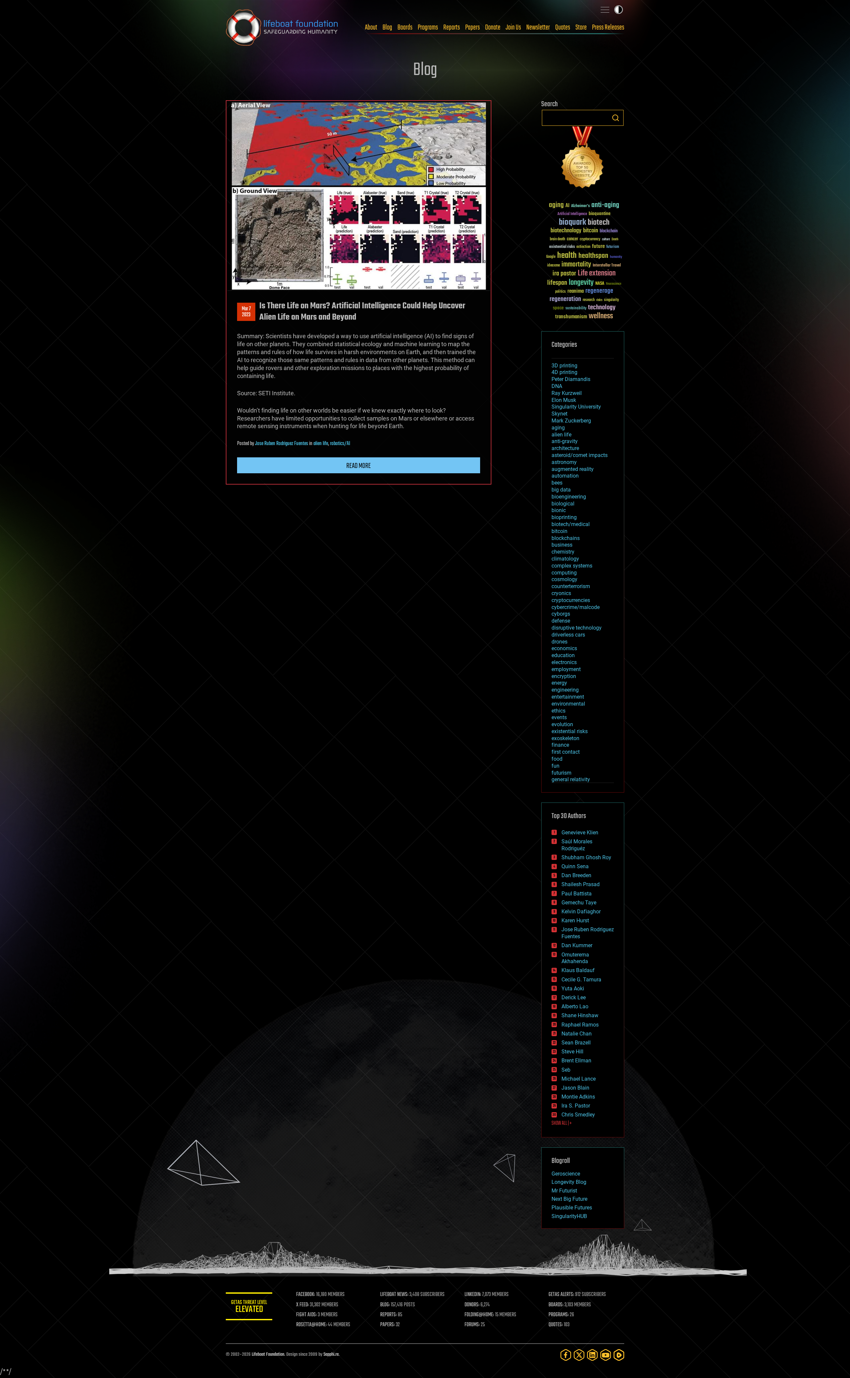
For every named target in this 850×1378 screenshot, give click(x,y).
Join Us (513, 28)
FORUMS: (472, 1325)
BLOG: (385, 1305)
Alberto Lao (574, 1006)
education (563, 655)
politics (560, 292)
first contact (566, 752)
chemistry (563, 552)
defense (561, 621)
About (371, 28)
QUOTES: (556, 1325)
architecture (565, 448)
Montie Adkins (578, 1097)
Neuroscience (613, 284)
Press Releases (608, 28)
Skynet (559, 414)
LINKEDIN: (473, 1294)
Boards (404, 28)
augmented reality (573, 469)
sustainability (575, 308)
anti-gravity (565, 441)
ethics (558, 711)
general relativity (571, 779)
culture (606, 239)
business (562, 545)
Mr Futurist (564, 1190)
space (558, 308)
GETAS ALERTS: (561, 1294)
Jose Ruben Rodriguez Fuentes (281, 443)
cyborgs (561, 614)
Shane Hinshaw (579, 1015)
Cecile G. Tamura (581, 979)
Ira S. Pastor (575, 1106)
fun (555, 766)
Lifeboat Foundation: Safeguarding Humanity (282, 27)
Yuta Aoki (572, 988)
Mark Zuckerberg (571, 421)
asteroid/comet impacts (580, 455)
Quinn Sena (575, 866)
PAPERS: (387, 1325)
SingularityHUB (569, 1216)
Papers (472, 28)
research (589, 300)
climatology (565, 559)
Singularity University (576, 407)
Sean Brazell (576, 1042)
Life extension (597, 273)
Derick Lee (573, 997)
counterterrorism (571, 586)
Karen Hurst (575, 920)
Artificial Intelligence (572, 214)
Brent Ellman (576, 1060)
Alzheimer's (580, 206)
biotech (599, 222)
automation (565, 476)
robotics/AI (340, 443)
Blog (387, 28)
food (557, 759)
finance (560, 745)
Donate (492, 28)
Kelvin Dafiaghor (581, 911)
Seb (565, 1070)
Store (581, 28)
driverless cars (568, 635)
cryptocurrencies (571, 600)
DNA (557, 386)
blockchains (566, 538)
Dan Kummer (576, 945)
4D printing (564, 372)
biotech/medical (571, 524)
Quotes (562, 28)
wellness (601, 316)
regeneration (565, 299)
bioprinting (564, 517)
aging (556, 205)
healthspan (593, 256)
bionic (559, 510)
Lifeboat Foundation (268, 1354)
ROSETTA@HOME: (311, 1325)
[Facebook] (565, 1355)
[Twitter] (579, 1355)
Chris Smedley (578, 1114)
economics (564, 648)
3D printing (564, 365)
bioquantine (600, 213)
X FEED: (302, 1305)
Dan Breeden (576, 875)
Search (616, 118)
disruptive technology (577, 628)
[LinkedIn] (592, 1355)
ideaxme (553, 266)
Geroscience (566, 1174)
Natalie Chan (576, 1034)
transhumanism (571, 317)
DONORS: (472, 1305)
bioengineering (569, 497)
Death (615, 239)
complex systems (572, 566)
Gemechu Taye (578, 902)
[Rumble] (619, 1355)
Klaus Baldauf (578, 970)
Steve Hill (572, 1051)
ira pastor (564, 273)
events (559, 717)
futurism (612, 247)
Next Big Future (569, 1199)
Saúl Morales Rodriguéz (576, 845)
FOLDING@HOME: (479, 1315)
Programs (428, 28)
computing (564, 573)
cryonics (561, 593)
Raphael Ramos (580, 1025)
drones (559, 642)
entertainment (568, 697)
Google (550, 257)
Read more (358, 466)
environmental (568, 704)
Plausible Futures (572, 1207)
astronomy (564, 462)
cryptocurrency (590, 239)
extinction (583, 247)
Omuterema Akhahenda (575, 958)
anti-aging (605, 205)
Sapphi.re (331, 1354)
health (567, 256)
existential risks (562, 247)
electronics (564, 662)
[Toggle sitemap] (605, 9)
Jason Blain (575, 1088)
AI (567, 206)
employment (566, 669)
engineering (565, 690)
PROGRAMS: (559, 1315)
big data (561, 490)
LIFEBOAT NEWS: (394, 1294)
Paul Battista (576, 893)
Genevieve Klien (579, 832)
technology (602, 308)
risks (599, 300)
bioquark (572, 222)
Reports (451, 28)
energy (559, 683)
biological (563, 503)
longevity (581, 282)
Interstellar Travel (607, 265)
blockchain (609, 231)
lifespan (557, 283)
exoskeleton (565, 738)
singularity (611, 300)
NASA (599, 283)
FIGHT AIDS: (306, 1315)
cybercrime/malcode (576, 607)
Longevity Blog (569, 1182)
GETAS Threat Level (249, 1307)
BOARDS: (556, 1305)
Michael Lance (578, 1079)
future (598, 246)
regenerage (599, 291)
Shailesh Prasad (580, 884)
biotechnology (566, 230)
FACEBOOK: (305, 1294)
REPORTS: (388, 1315)
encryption (564, 676)
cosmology (564, 579)
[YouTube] (605, 1355)
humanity (616, 257)
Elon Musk (564, 400)
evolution (562, 724)
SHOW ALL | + (562, 1123)
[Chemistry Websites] (582, 158)
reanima (575, 291)
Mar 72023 (246, 312)
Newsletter (538, 28)
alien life (320, 443)
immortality (576, 264)
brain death (557, 239)
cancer (572, 239)
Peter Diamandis (571, 379)
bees (557, 483)
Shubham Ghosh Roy (586, 857)
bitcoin (590, 230)
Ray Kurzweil (567, 393)
